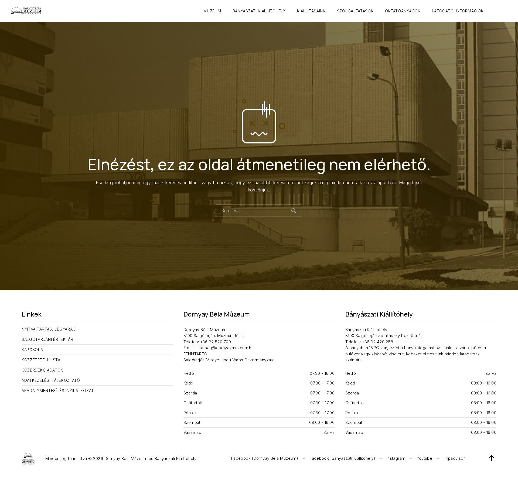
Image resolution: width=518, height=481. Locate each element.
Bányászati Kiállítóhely (259, 11)
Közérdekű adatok (42, 370)
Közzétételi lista (41, 360)
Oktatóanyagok (403, 11)
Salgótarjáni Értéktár (47, 339)
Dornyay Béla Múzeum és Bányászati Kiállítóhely (150, 458)
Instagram (396, 458)
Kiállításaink (311, 11)
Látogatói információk (458, 11)
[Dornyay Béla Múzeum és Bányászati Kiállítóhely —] (26, 11)
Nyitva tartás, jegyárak (48, 329)
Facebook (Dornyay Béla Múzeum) (264, 458)
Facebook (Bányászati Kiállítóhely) (342, 458)
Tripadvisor (454, 458)
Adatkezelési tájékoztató (51, 380)
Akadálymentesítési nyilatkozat (58, 390)
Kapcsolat (33, 349)
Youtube (424, 458)
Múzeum (212, 11)
